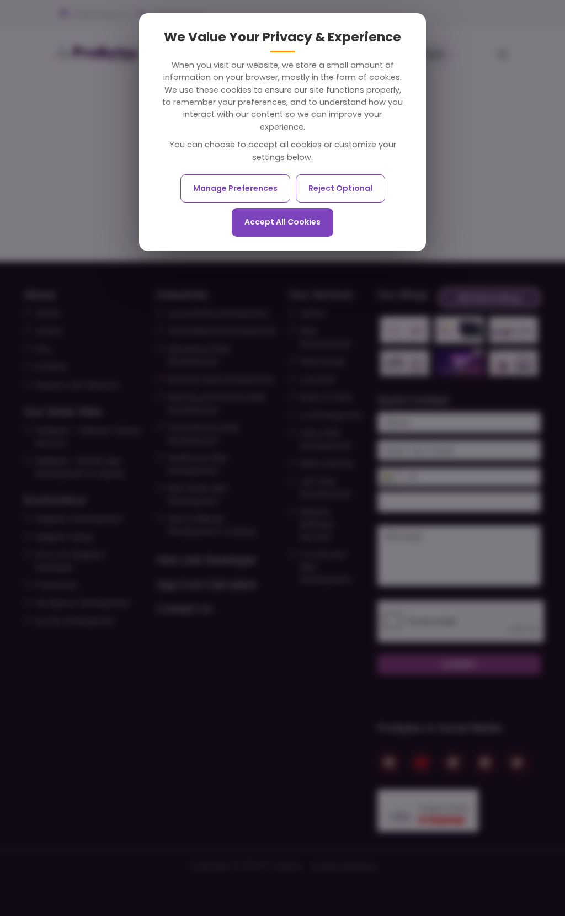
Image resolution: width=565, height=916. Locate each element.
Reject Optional (340, 188)
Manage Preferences (235, 188)
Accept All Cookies (282, 221)
